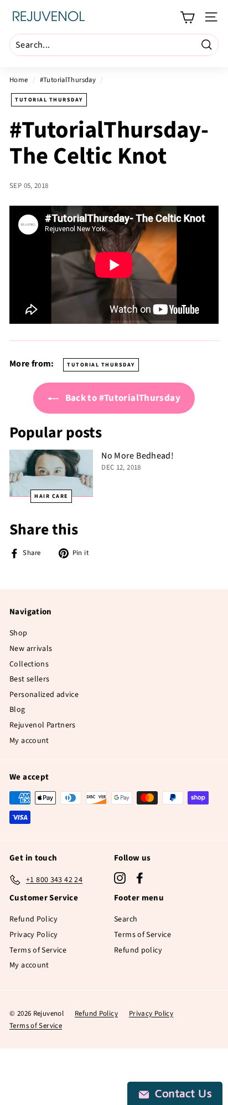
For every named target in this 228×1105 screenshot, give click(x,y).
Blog (17, 709)
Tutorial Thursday (49, 100)
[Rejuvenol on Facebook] (140, 878)
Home (18, 80)
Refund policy (138, 950)
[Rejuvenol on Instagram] (120, 878)
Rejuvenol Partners (42, 725)
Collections (29, 664)
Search (125, 919)
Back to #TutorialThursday (121, 398)
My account (29, 740)
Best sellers (29, 679)
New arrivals (31, 648)
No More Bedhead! (137, 456)
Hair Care (51, 496)
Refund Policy (33, 919)
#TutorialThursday (68, 80)
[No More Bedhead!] (51, 473)
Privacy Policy (33, 934)
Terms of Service (37, 950)
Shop (18, 633)
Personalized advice (44, 694)
